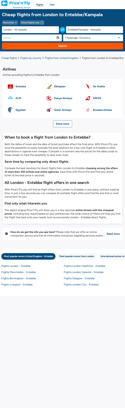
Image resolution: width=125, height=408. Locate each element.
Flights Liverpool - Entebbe (17, 284)
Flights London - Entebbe (16, 265)
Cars (52, 4)
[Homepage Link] (15, 3)
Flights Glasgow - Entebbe (79, 278)
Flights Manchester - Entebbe (18, 272)
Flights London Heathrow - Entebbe (84, 265)
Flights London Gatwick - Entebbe (84, 272)
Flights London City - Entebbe (81, 284)
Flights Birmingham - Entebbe (18, 278)
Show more (62, 123)
